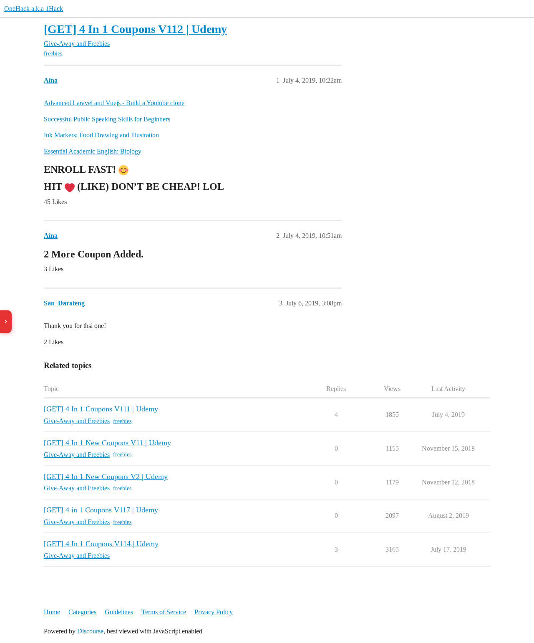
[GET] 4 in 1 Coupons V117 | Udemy (101, 510)
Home (52, 611)
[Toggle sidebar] (6, 321)
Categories (82, 611)
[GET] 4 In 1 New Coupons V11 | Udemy (107, 443)
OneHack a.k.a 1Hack (33, 8)
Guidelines (119, 611)
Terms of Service (163, 611)
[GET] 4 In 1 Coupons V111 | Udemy (101, 409)
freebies (53, 53)
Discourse (90, 631)
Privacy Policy (213, 611)
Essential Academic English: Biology (92, 151)
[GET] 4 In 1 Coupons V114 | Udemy (101, 544)
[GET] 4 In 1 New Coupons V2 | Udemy (106, 476)
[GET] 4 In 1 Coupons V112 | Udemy (135, 29)
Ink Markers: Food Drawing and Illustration (101, 135)
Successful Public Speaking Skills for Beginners (107, 119)
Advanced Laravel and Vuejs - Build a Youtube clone (114, 102)
